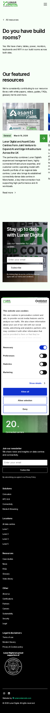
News (5, 564)
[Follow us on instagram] (4, 693)
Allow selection (25, 400)
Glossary (6, 574)
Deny (25, 409)
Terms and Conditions (25, 277)
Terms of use (8, 637)
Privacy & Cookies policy (13, 647)
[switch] (43, 356)
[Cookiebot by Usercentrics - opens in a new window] (35, 301)
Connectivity (8, 504)
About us (6, 594)
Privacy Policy (31, 477)
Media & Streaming (10, 509)
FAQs (5, 569)
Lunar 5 (6, 544)
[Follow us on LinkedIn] (9, 693)
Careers (6, 608)
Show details (35, 383)
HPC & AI (6, 499)
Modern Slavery (9, 642)
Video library (8, 579)
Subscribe (25, 470)
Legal (5, 623)
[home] (10, 4)
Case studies (8, 559)
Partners (6, 604)
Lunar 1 (5, 529)
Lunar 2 (6, 534)
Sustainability (8, 613)
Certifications (8, 599)
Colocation (7, 494)
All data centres (9, 524)
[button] (44, 4)
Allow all (25, 391)
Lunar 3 (6, 539)
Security (6, 618)
